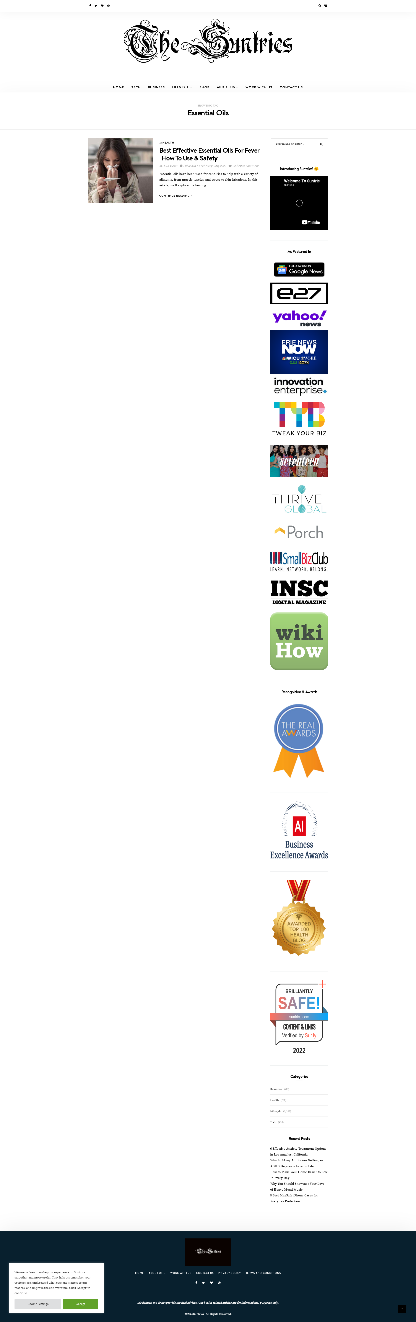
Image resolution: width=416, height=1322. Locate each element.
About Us (226, 86)
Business (156, 87)
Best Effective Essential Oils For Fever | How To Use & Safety (209, 153)
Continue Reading (175, 195)
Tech (136, 87)
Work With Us (258, 87)
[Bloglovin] (102, 6)
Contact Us (291, 87)
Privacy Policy (229, 1273)
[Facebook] (90, 6)
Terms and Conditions (263, 1273)
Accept (80, 1304)
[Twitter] (96, 6)
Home (118, 87)
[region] (56, 1288)
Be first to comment (245, 166)
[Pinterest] (109, 6)
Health (168, 142)
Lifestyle (180, 86)
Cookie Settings (38, 1304)
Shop (205, 87)
